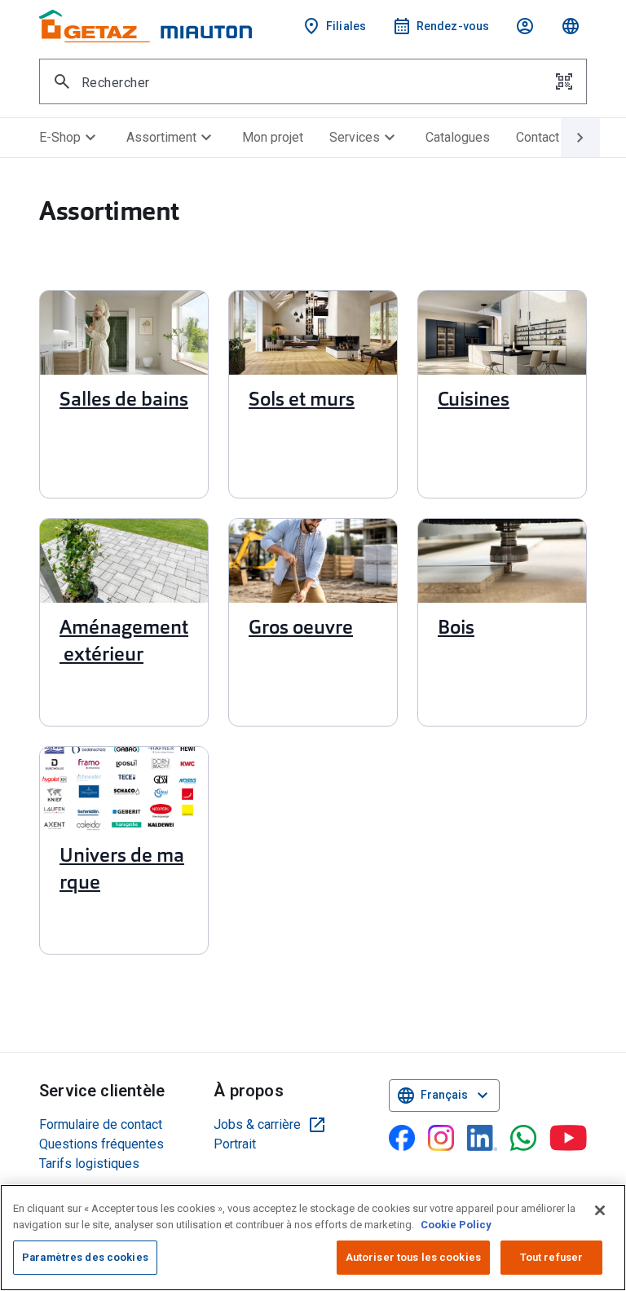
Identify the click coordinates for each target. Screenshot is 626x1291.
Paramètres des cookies (85, 1257)
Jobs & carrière (270, 1125)
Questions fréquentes (101, 1144)
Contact (537, 137)
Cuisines (473, 401)
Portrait (235, 1144)
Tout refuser (552, 1257)
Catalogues (457, 137)
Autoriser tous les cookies (413, 1257)
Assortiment (171, 137)
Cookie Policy (456, 1225)
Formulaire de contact (100, 1124)
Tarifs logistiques (89, 1163)
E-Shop (69, 137)
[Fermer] (600, 1210)
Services (364, 137)
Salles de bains (124, 401)
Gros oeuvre (301, 629)
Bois (456, 629)
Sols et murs (302, 401)
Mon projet (272, 137)
